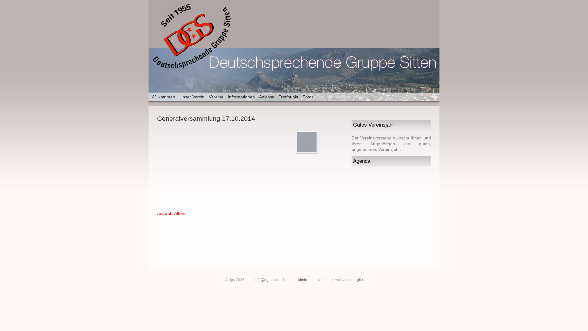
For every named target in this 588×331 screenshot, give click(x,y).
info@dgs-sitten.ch (269, 280)
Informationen (241, 96)
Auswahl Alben (171, 213)
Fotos (308, 96)
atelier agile (353, 280)
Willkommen (163, 96)
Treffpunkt (288, 96)
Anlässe (266, 96)
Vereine (216, 96)
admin (302, 280)
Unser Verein (192, 96)
